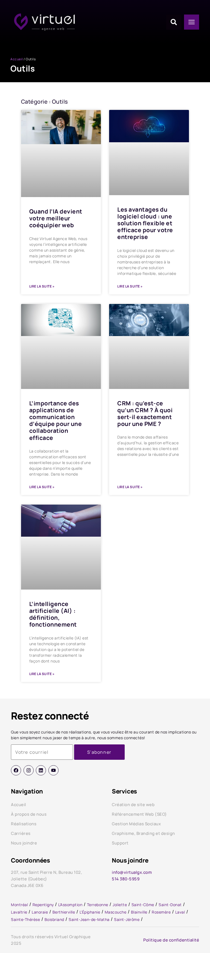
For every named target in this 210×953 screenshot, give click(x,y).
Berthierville (63, 912)
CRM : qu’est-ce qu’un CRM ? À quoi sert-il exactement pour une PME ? (145, 413)
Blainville (139, 912)
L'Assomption (70, 904)
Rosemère (161, 912)
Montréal (19, 904)
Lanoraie (40, 912)
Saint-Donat (170, 904)
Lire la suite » (42, 286)
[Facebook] (16, 770)
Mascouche (116, 912)
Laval (180, 912)
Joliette (120, 904)
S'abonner (99, 752)
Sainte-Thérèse (25, 919)
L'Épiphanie (90, 912)
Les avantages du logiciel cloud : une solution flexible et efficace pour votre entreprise (145, 223)
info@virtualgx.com (132, 872)
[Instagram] (29, 770)
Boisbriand (54, 919)
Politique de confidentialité (171, 940)
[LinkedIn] (41, 770)
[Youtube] (53, 770)
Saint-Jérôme (126, 919)
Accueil (16, 59)
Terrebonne (97, 904)
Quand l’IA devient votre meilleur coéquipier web (55, 218)
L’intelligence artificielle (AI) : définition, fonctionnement (53, 614)
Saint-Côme (143, 904)
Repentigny (43, 904)
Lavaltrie (19, 912)
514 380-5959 (125, 879)
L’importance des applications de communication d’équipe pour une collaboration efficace (55, 420)
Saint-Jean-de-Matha (89, 919)
